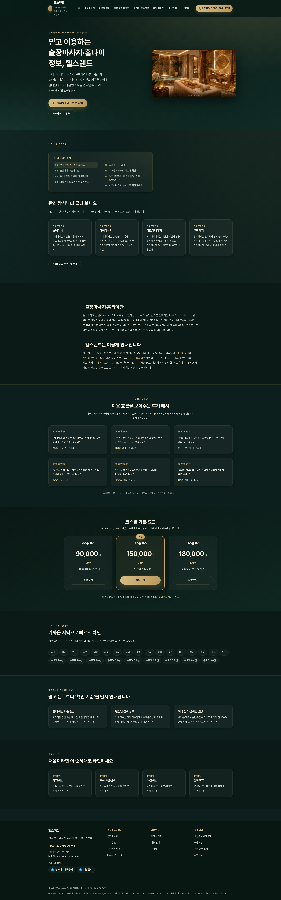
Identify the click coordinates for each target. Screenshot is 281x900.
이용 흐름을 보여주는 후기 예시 (74, 182)
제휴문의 (86, 869)
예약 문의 (88, 580)
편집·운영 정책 (201, 848)
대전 (96, 652)
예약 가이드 (158, 8)
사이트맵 (198, 855)
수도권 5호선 (133, 660)
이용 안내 (172, 8)
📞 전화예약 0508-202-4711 (214, 8)
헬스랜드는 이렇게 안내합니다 (74, 176)
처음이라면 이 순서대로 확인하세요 (125, 185)
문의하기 (186, 8)
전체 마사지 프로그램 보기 (65, 264)
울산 (192, 652)
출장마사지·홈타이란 (69, 170)
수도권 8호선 (190, 660)
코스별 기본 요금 (117, 165)
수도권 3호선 (95, 660)
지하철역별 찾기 (122, 8)
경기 (64, 652)
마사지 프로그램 (141, 8)
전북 (149, 652)
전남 (160, 652)
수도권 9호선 (209, 660)
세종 (106, 652)
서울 (53, 652)
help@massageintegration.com (65, 856)
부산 (170, 652)
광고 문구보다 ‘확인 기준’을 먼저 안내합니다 (124, 178)
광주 (138, 652)
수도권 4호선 (114, 660)
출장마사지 (89, 8)
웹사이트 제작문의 (62, 869)
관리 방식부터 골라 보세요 (72, 165)
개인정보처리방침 (202, 836)
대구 (181, 652)
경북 (203, 652)
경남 (213, 652)
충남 (128, 652)
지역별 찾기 (104, 8)
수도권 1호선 (57, 660)
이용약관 (198, 842)
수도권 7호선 (171, 660)
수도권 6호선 (152, 660)
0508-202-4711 (61, 846)
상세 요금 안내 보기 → (169, 597)
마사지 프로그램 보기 (62, 113)
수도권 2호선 (76, 660)
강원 (85, 652)
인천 (74, 652)
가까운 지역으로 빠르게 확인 (122, 170)
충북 (117, 652)
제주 (224, 652)
